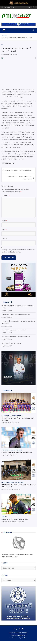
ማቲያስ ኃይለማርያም (18, 521)
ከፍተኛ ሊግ (4, 482)
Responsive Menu (29, 7)
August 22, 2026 (6, 422)
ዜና (2, 44)
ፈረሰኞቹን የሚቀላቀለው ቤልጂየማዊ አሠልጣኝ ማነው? (15, 314)
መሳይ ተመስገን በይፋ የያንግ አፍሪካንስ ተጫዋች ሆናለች (15, 336)
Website (4, 238)
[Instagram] (16, 628)
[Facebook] (14, 628)
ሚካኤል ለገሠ (16, 455)
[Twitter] (19, 628)
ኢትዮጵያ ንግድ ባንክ (16, 415)
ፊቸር (16, 482)
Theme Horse (21, 635)
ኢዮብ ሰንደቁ (15, 422)
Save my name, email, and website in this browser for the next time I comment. (18, 251)
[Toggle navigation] (4, 30)
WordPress (25, 638)
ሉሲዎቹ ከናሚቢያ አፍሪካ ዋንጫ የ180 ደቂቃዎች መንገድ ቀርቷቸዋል (19, 178)
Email (4, 229)
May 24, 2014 (5, 54)
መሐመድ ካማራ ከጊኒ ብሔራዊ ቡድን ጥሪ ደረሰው (14, 330)
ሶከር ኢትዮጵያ (14, 54)
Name (4, 220)
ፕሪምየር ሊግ (19, 450)
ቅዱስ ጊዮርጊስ (4, 450)
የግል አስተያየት (10, 482)
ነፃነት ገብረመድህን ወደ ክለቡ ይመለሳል (11, 343)
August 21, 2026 (6, 489)
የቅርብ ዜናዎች (7, 390)
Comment (5, 195)
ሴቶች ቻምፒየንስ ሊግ (6, 415)
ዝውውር (13, 450)
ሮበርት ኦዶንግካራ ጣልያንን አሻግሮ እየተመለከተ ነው (18, 170)
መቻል (2, 516)
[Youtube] (22, 628)
